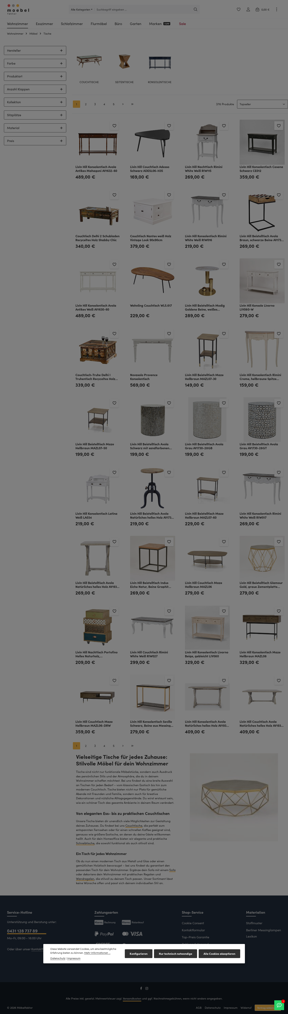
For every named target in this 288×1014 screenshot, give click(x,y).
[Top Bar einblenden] (276, 9)
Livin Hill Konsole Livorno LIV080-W (257, 307)
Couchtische (89, 82)
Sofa (172, 870)
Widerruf (246, 1008)
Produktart (14, 76)
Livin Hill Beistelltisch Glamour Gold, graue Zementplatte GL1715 (261, 584)
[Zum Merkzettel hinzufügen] (114, 125)
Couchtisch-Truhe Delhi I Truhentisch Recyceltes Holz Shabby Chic (95, 376)
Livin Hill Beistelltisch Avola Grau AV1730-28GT (259, 446)
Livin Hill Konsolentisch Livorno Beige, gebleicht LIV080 (206, 654)
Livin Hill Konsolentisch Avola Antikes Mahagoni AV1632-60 (96, 168)
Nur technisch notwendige (175, 954)
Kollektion (14, 102)
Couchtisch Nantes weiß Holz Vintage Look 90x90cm (150, 238)
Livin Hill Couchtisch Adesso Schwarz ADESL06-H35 (149, 168)
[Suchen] (195, 9)
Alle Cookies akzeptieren (219, 954)
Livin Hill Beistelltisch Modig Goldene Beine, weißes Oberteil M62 (205, 307)
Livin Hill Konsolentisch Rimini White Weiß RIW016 (205, 238)
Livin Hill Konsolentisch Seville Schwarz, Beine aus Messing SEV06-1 (151, 723)
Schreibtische (85, 843)
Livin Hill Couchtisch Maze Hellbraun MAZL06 (203, 584)
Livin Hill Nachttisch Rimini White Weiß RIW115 (203, 168)
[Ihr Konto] (248, 9)
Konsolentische (159, 82)
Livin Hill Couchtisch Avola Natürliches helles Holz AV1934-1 (262, 723)
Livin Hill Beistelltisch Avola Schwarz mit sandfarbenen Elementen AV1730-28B (149, 446)
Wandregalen (85, 879)
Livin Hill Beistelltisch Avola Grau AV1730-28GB (204, 446)
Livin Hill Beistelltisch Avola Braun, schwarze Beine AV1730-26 (262, 238)
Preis (10, 141)
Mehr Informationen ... (97, 952)
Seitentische (124, 82)
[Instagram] (147, 989)
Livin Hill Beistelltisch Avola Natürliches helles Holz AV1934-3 (97, 584)
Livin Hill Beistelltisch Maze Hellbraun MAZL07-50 (94, 446)
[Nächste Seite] (123, 104)
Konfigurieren (139, 954)
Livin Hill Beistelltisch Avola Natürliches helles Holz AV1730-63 (152, 515)
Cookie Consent (193, 923)
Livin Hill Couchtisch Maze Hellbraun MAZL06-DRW (94, 723)
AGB (199, 1008)
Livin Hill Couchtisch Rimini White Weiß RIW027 (149, 654)
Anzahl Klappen (18, 89)
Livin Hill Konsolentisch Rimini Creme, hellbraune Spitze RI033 (260, 376)
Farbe (11, 63)
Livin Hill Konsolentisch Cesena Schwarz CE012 (261, 168)
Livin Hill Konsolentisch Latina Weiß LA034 (96, 515)
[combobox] (143, 9)
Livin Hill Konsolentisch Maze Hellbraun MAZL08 (260, 654)
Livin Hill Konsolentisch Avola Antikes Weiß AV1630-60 (95, 307)
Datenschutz (213, 1008)
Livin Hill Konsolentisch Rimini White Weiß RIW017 (260, 515)
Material (13, 128)
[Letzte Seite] (132, 104)
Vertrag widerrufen (267, 1007)
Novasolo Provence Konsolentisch (144, 376)
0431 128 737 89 (22, 931)
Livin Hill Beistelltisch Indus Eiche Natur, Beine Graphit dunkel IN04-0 (149, 584)
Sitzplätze (14, 115)
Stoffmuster (254, 923)
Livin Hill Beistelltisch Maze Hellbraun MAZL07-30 (204, 376)
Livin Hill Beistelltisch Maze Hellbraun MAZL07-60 (204, 515)
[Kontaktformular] (279, 1005)
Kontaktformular (42, 949)
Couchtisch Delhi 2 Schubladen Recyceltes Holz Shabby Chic (97, 238)
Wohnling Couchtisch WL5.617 (151, 305)
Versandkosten (132, 998)
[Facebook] (141, 989)
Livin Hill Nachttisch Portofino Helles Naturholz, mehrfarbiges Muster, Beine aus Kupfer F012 (96, 654)
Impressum (230, 1008)
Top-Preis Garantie (195, 937)
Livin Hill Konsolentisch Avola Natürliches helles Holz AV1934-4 (207, 723)
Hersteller (14, 50)
